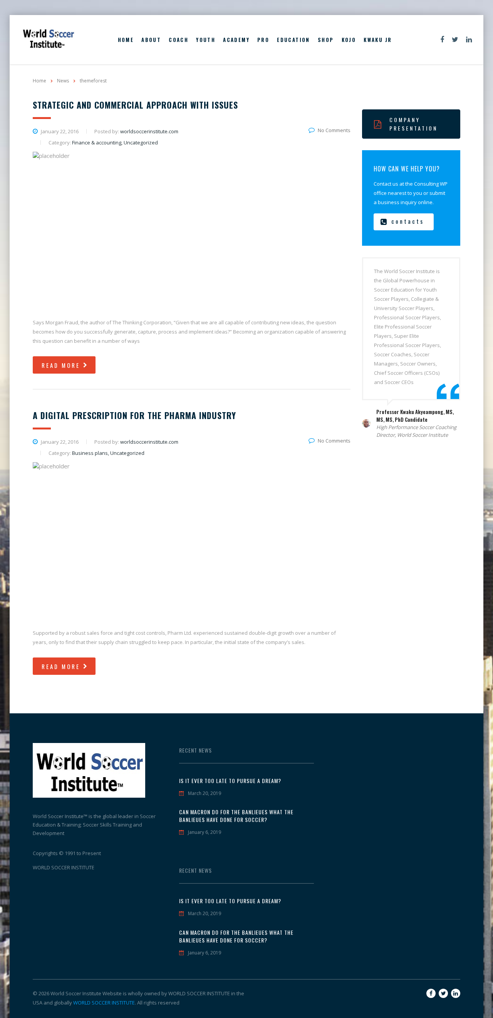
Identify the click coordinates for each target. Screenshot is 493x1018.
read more (61, 365)
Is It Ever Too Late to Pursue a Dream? (230, 781)
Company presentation (413, 124)
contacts (407, 221)
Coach (178, 39)
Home (126, 39)
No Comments (334, 130)
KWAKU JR (378, 39)
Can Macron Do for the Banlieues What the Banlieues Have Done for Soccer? (236, 815)
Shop (326, 39)
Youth (205, 39)
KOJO (349, 39)
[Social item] (442, 39)
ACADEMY (236, 39)
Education (293, 39)
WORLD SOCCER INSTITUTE (104, 1002)
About (151, 39)
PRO (263, 39)
